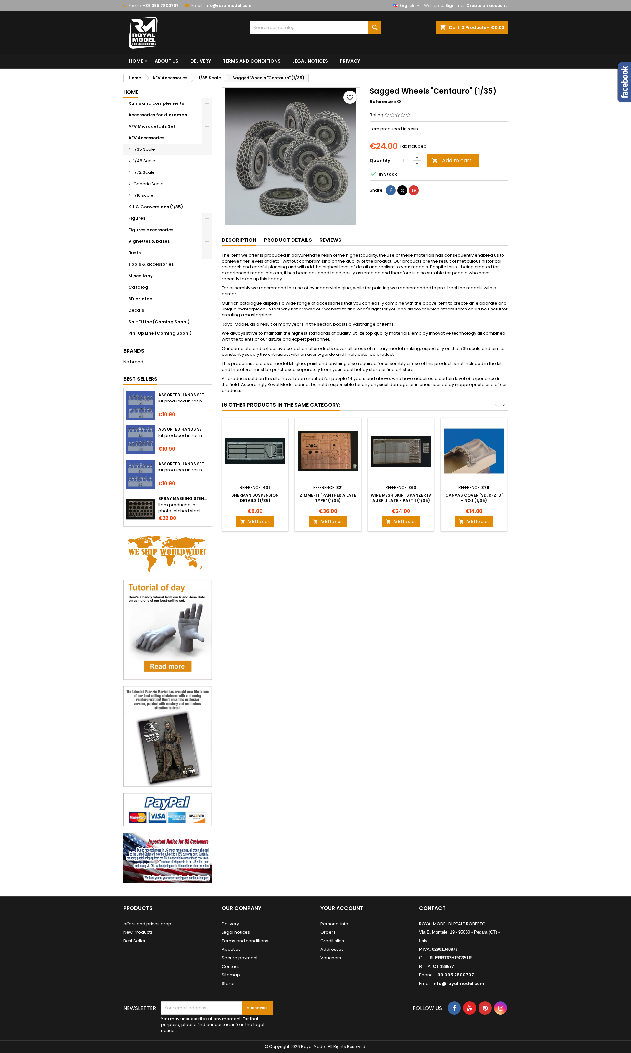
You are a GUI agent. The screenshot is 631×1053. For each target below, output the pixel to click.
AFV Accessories (146, 138)
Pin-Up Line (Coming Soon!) (160, 333)
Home (136, 61)
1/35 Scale (144, 149)
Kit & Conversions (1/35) (156, 207)
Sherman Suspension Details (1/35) (255, 497)
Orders (328, 932)
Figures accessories (151, 230)
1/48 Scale (144, 161)
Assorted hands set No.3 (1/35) (183, 464)
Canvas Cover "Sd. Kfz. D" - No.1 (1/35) (474, 497)
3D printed (140, 299)
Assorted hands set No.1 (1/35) (183, 395)
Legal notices (310, 61)
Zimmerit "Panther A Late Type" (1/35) (328, 497)
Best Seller (134, 941)
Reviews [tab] (330, 240)
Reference (381, 101)
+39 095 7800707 (161, 5)
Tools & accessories (151, 264)
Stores (229, 983)
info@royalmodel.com (227, 5)
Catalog (138, 287)
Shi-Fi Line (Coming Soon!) (159, 322)
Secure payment (240, 958)
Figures (137, 218)
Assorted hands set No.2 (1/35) (183, 429)
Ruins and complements (156, 103)
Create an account (486, 5)
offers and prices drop (147, 924)
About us (166, 61)
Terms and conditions (252, 61)
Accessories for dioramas (158, 115)
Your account (341, 908)
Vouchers (330, 958)
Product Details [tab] (288, 240)
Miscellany (141, 276)
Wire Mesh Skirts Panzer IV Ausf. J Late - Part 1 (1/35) (401, 497)
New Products (138, 932)
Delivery (200, 61)
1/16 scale (143, 195)
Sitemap (231, 975)
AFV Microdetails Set (152, 126)
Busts (135, 253)
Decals (136, 310)
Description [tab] (239, 240)
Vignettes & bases (149, 241)
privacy (350, 61)
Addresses (332, 949)
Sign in (452, 5)
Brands (133, 351)
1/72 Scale (144, 172)
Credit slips (332, 941)
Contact (230, 966)
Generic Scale (148, 184)
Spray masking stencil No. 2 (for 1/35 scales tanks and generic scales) (183, 499)
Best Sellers (140, 379)
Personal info (334, 924)
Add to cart (452, 160)
